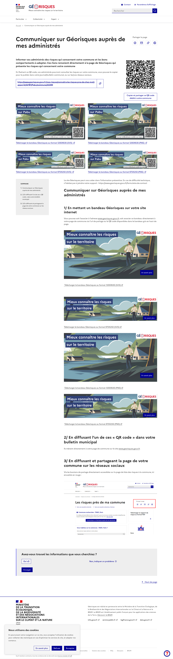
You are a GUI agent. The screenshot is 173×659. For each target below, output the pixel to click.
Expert (53, 19)
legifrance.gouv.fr (128, 620)
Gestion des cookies (99, 651)
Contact (127, 4)
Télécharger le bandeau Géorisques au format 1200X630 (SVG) (44, 142)
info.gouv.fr (92, 620)
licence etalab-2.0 (64, 656)
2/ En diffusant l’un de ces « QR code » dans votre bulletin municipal (32, 197)
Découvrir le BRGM (104, 615)
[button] (167, 653)
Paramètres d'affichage (146, 4)
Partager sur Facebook (135, 42)
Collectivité (37, 19)
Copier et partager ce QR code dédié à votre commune (140, 97)
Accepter (70, 648)
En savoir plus (42, 648)
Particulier (20, 19)
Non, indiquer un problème (101, 561)
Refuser (57, 648)
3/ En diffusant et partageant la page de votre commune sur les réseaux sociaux (33, 205)
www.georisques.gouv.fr (108, 218)
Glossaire (120, 651)
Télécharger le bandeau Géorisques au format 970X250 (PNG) (115, 171)
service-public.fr (109, 620)
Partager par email (141, 42)
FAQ (111, 651)
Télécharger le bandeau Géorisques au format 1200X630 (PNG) (116, 142)
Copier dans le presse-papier (148, 42)
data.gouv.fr (145, 620)
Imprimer (154, 42)
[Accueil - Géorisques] (46, 6)
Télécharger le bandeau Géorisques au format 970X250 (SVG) (43, 171)
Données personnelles (80, 651)
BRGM (129, 651)
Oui (25, 561)
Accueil (18, 26)
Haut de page (150, 582)
